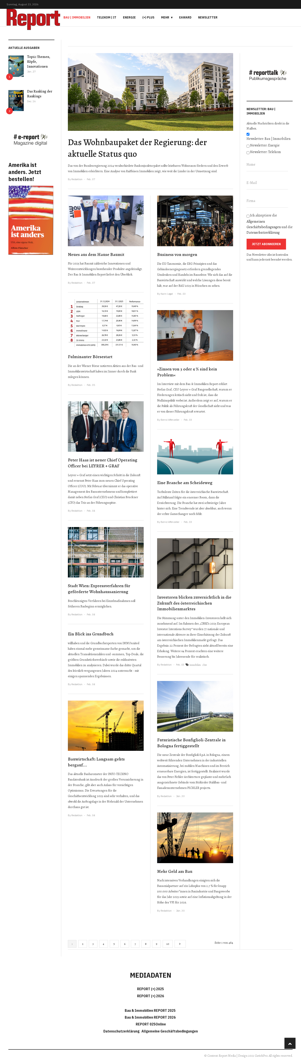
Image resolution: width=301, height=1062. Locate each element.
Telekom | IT (106, 17)
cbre (205, 664)
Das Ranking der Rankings (39, 94)
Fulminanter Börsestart (90, 357)
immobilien (195, 664)
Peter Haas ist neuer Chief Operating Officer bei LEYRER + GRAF (102, 463)
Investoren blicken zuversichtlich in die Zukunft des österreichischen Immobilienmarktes (194, 603)
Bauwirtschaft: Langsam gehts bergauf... (96, 762)
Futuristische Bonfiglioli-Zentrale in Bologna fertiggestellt (191, 743)
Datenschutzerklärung (263, 232)
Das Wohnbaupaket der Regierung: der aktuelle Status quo (137, 148)
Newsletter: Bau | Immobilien (268, 138)
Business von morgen (177, 254)
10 (167, 944)
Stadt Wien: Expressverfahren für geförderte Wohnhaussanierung (99, 589)
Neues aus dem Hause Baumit (96, 254)
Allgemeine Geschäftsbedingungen (169, 1031)
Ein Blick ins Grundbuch (90, 634)
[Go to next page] (180, 944)
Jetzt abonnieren (266, 244)
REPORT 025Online (150, 1024)
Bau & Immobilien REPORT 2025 (150, 1010)
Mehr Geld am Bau (174, 871)
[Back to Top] (289, 1043)
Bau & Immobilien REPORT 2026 (150, 1017)
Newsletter (207, 17)
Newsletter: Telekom (265, 152)
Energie (129, 17)
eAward (185, 17)
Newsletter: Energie (265, 145)
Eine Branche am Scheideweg (184, 483)
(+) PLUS (148, 17)
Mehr (165, 17)
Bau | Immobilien (76, 17)
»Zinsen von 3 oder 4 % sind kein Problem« (187, 372)
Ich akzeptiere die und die (270, 224)
